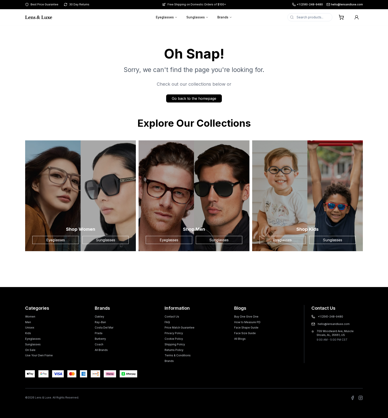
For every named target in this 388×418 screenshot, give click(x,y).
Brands (222, 17)
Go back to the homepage (194, 98)
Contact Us (172, 316)
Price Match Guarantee (179, 327)
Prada (98, 333)
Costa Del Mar (104, 327)
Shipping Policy (175, 344)
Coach (99, 344)
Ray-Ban (100, 322)
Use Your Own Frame (39, 355)
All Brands (101, 350)
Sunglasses (195, 17)
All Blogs (240, 338)
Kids (28, 333)
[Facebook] (352, 398)
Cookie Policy (174, 338)
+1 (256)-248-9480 (310, 4)
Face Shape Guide (246, 327)
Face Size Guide (245, 333)
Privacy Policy (174, 333)
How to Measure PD (247, 322)
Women (30, 316)
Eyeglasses (165, 17)
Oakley (99, 316)
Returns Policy (174, 350)
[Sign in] (356, 17)
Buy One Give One (246, 316)
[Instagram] (360, 398)
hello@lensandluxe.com (347, 4)
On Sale (30, 350)
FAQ (167, 322)
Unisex (29, 327)
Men (28, 322)
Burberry (100, 338)
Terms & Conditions (178, 355)
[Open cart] (341, 17)
